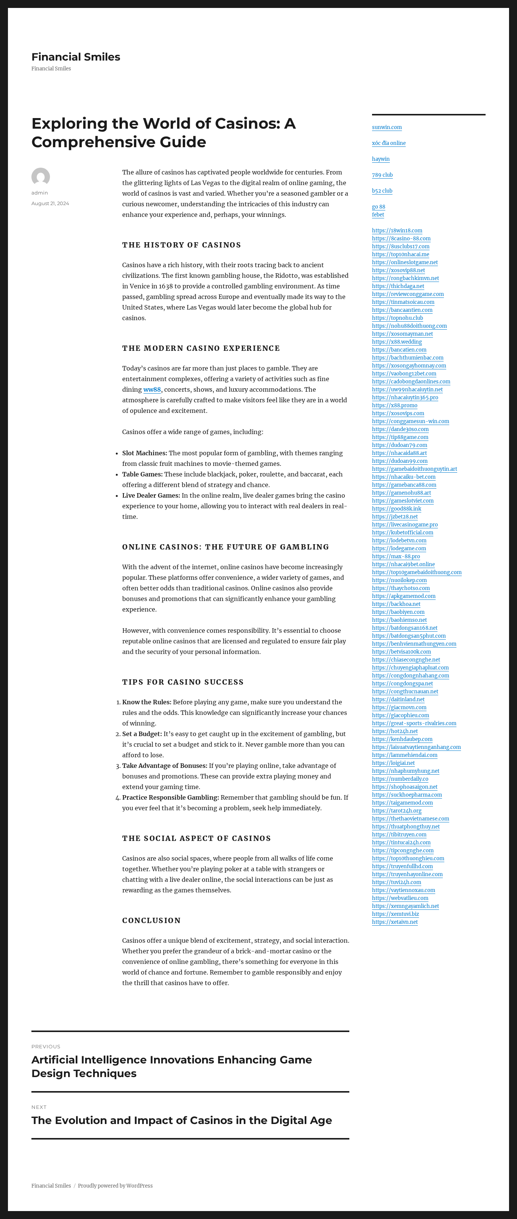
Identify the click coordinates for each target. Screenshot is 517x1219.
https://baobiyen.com (398, 612)
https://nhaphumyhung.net (405, 771)
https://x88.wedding (397, 342)
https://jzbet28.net (395, 517)
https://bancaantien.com (402, 310)
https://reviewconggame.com (408, 294)
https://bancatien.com (399, 350)
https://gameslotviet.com (403, 501)
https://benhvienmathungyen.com (414, 644)
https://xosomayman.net (402, 334)
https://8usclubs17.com (401, 246)
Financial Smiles (75, 56)
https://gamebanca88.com (404, 485)
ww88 (152, 389)
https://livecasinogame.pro (405, 525)
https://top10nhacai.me (400, 254)
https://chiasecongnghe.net (406, 660)
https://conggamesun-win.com (410, 421)
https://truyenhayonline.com (407, 874)
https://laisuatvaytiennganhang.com (416, 747)
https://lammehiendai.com (405, 755)
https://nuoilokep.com (399, 580)
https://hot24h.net (395, 731)
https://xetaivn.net (395, 922)
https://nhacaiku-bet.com (404, 477)
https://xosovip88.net (398, 270)
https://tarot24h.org (397, 811)
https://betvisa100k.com (401, 652)
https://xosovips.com (398, 413)
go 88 (378, 207)
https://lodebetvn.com (399, 540)
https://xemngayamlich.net (405, 906)
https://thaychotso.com (401, 588)
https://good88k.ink (396, 509)
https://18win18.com (397, 230)
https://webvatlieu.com (400, 898)
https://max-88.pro (396, 556)
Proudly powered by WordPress (115, 1186)
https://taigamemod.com (402, 803)
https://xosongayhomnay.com (409, 366)
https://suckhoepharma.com (407, 795)
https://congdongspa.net (402, 683)
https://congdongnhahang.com (410, 676)
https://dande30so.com (400, 429)
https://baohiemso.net (399, 620)
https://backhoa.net (396, 604)
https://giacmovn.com (399, 707)
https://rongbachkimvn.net (405, 278)
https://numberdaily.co (400, 779)
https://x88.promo (394, 405)
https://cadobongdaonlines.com (411, 381)
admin (39, 193)
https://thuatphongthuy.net (406, 827)
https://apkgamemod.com (404, 596)
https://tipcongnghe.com (403, 850)
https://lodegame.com (399, 548)
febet (378, 215)
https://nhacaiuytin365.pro (405, 397)
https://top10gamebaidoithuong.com (417, 572)
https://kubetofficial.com (402, 532)
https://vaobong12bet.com (404, 374)
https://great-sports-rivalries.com (414, 723)
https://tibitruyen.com (399, 834)
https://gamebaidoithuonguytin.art (414, 469)
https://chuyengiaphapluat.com (410, 668)
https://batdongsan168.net (405, 628)
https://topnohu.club (397, 318)
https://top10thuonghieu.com (408, 858)
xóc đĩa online (389, 143)
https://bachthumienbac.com (408, 358)
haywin (381, 159)
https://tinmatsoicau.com (403, 302)
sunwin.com (387, 127)
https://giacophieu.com (400, 715)
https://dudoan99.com (400, 461)
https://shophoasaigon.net (405, 787)
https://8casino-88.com (401, 238)
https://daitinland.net (398, 699)
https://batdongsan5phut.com (409, 636)
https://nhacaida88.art (399, 453)
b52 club (382, 191)
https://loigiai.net (393, 763)
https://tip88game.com (400, 437)
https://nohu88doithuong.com (409, 326)
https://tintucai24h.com (401, 842)
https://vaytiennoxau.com (403, 890)
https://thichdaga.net (398, 286)
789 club (382, 175)
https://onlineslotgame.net (405, 262)
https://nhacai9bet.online (403, 564)
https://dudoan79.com (399, 445)
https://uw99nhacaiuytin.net (407, 389)
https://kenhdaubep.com (402, 739)
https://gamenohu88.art (401, 493)
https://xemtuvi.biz (395, 914)
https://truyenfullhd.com (402, 866)
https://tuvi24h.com (396, 882)
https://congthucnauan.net (405, 691)
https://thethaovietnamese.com (410, 819)
